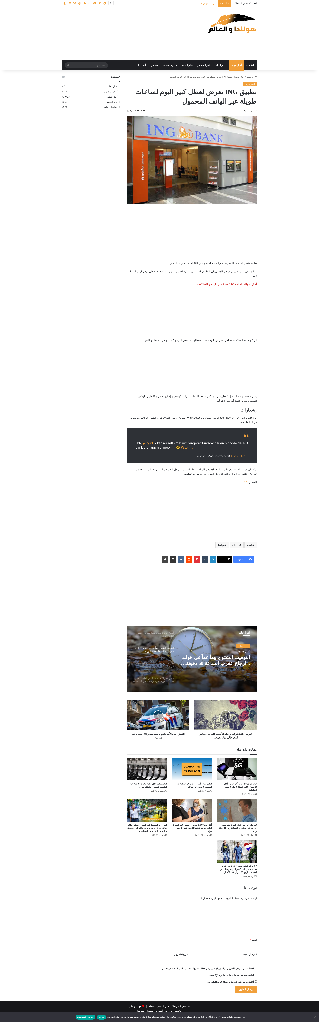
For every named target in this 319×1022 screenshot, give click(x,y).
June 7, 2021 (238, 456)
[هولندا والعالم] (232, 23)
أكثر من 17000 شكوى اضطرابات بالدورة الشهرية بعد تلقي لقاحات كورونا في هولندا (192, 828)
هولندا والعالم (135, 1006)
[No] (315, 1017)
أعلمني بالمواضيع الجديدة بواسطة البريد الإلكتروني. (230, 981)
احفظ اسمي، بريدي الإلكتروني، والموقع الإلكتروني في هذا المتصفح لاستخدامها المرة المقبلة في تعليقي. (207, 968)
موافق (101, 1017)
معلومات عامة (170, 65)
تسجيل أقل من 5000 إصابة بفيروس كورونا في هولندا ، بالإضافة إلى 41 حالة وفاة (238, 828)
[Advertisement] (126, 33)
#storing (187, 447)
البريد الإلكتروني (249, 954)
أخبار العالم (221, 65)
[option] (192, 659)
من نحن (154, 65)
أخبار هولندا (236, 65)
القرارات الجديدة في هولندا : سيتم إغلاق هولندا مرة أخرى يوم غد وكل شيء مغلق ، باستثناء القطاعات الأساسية (147, 828)
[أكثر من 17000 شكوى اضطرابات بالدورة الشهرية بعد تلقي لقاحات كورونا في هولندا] (192, 810)
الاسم (253, 940)
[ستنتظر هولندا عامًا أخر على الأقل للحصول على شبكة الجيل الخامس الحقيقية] (237, 769)
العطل (235, 545)
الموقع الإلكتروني (181, 954)
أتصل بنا (142, 65)
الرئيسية (250, 65)
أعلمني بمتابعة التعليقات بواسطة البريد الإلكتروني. (231, 975)
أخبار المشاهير (204, 65)
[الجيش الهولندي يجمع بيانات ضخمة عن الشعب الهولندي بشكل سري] (147, 769)
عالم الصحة (187, 65)
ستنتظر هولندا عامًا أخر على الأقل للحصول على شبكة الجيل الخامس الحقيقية (240, 786)
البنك (249, 545)
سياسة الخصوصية (145, 1010)
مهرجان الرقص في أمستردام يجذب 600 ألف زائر (194, 3)
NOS (244, 482)
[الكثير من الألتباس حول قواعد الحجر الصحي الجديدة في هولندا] (192, 769)
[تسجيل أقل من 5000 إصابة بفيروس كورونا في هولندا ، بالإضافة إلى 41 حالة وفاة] (237, 810)
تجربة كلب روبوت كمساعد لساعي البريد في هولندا (223, 660)
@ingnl (148, 443)
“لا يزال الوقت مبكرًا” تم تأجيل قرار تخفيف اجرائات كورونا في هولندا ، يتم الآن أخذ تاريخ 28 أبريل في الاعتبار (238, 869)
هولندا (221, 545)
